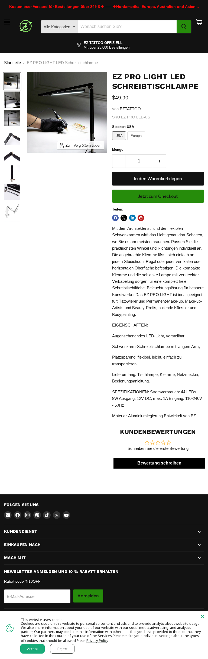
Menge (117, 150)
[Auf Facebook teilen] (115, 218)
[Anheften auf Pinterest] (141, 218)
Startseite (12, 62)
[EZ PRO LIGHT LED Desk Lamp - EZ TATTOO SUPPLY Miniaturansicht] (12, 81)
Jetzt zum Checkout (158, 196)
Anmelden (88, 595)
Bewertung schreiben (159, 463)
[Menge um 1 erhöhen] (159, 161)
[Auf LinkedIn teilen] (132, 218)
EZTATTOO (130, 108)
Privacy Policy (97, 640)
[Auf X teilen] (124, 218)
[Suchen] (184, 26)
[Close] (202, 616)
